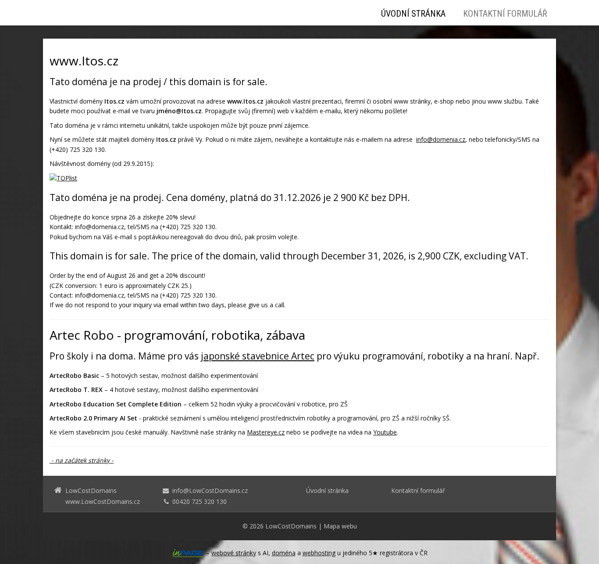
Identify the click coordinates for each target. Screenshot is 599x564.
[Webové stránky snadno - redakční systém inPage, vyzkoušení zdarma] (188, 553)
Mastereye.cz (266, 432)
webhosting (319, 553)
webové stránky (233, 553)
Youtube (385, 432)
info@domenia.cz (440, 139)
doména (284, 553)
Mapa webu (340, 526)
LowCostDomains (291, 526)
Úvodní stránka (413, 13)
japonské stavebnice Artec (257, 356)
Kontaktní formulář (505, 13)
